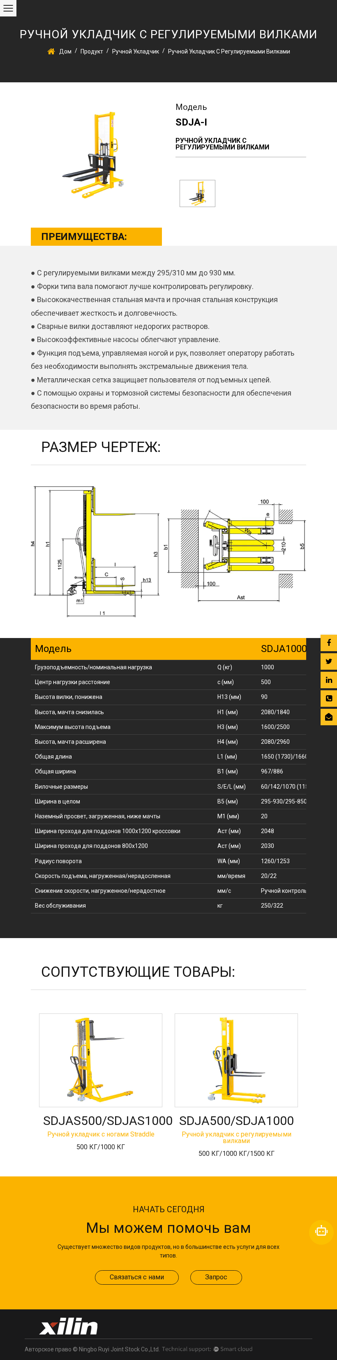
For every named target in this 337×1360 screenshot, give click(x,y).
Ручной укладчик (135, 51)
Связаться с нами (137, 1277)
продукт (92, 51)
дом (65, 51)
